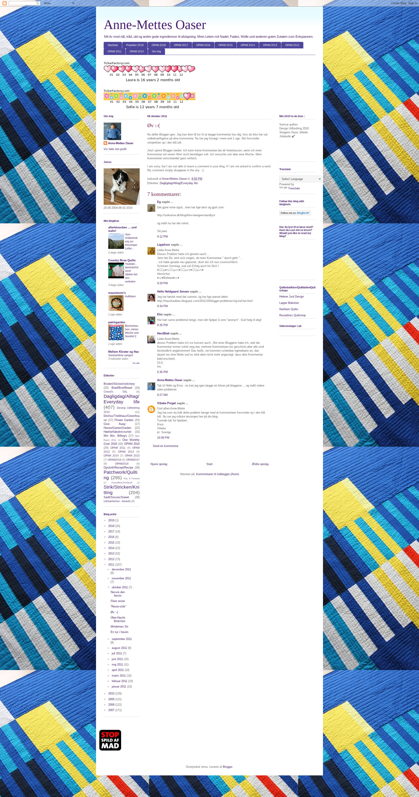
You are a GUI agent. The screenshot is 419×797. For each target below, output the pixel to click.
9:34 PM (162, 306)
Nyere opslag (159, 464)
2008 (111, 704)
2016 (111, 537)
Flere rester (118, 601)
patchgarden (116, 322)
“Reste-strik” (118, 606)
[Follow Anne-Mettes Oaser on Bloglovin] (295, 214)
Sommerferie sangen (120, 355)
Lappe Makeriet (289, 302)
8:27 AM (162, 395)
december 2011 (121, 569)
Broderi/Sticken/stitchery (119, 383)
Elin (160, 314)
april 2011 (118, 670)
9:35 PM (162, 325)
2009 (111, 699)
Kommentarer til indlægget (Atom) (217, 474)
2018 (111, 526)
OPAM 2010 (137, 51)
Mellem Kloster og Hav (123, 351)
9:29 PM (162, 283)
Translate (294, 188)
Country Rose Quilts (122, 260)
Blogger (227, 766)
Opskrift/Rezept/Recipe (118, 467)
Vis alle (136, 363)
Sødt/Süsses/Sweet (116, 497)
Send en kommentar (165, 446)
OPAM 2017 (181, 45)
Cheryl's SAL (115, 391)
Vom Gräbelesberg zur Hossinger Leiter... (131, 241)
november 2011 (121, 578)
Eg (159, 202)
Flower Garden (124, 420)
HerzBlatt (163, 333)
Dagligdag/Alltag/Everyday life (179, 183)
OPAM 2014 (248, 45)
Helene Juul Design (291, 296)
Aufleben (130, 296)
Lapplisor (163, 244)
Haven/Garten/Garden (117, 427)
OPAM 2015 (225, 45)
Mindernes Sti (119, 626)
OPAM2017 (133, 459)
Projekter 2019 (135, 45)
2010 (111, 693)
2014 (111, 548)
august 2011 (120, 648)
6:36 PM (162, 372)
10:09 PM (163, 437)
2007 (111, 710)
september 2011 (122, 639)
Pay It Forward (132, 478)
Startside (113, 45)
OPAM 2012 (292, 45)
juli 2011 (117, 653)
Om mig (156, 51)
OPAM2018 (122, 463)
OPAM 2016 (203, 45)
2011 (111, 564)
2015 (111, 542)
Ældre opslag (260, 464)
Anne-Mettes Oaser (155, 24)
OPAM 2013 (270, 45)
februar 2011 (120, 681)
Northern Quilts (288, 309)
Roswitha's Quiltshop (292, 315)
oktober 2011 (120, 587)
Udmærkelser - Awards (117, 501)
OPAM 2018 (159, 45)
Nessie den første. (118, 593)
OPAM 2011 (115, 51)
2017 (111, 531)
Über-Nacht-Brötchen (118, 619)
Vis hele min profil (115, 149)
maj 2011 (118, 664)
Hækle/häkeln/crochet (117, 431)
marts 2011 (119, 675)
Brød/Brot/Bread (122, 387)
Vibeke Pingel (166, 403)
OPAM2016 (114, 459)
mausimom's (117, 292)
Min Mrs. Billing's (115, 435)
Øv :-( (114, 612)
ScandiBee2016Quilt (121, 482)
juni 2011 (118, 659)
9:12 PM (162, 236)
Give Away (115, 424)
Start (209, 464)
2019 (111, 520)
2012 (111, 559)
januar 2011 (119, 686)
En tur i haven (119, 632)
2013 (111, 553)
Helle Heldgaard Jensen (173, 291)
